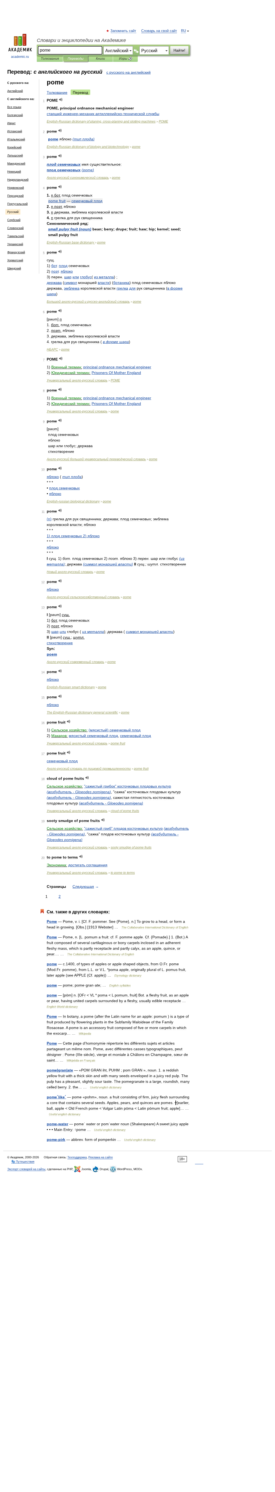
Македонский (16, 163)
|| (60, 1070)
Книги (100, 58)
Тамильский (15, 236)
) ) (73, 536)
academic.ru (20, 57)
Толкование (57, 92)
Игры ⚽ (125, 58)
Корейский (14, 147)
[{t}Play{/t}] (61, 100)
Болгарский (15, 115)
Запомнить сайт (123, 31)
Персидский (15, 195)
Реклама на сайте (100, 1157)
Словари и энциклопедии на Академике (81, 40)
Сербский (13, 220)
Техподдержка (77, 1157)
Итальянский (16, 139)
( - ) (79, 792)
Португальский (17, 203)
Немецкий (14, 171)
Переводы (76, 58)
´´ (56, 1097)
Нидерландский (17, 179)
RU (183, 31)
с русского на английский (128, 72)
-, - (101, 121)
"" (127, 786)
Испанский (14, 131)
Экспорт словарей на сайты (26, 1169)
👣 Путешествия (22, 1161)
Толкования (50, 58)
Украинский (15, 244)
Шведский (14, 268)
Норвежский (15, 187)
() (84, 139)
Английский (15, 90)
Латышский (15, 155)
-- (103, 114)
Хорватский (15, 260)
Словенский (15, 228)
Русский (13, 211)
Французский (16, 252)
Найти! (179, 50)
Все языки (14, 107)
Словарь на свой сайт (159, 31)
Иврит (11, 123)
